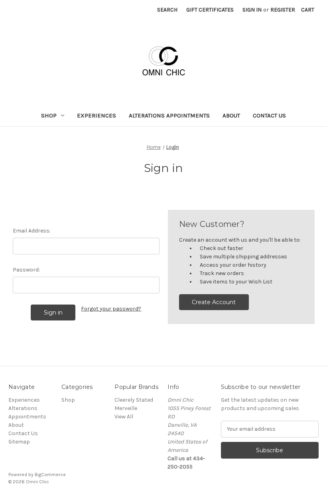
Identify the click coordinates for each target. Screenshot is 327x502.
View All (123, 416)
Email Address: (32, 230)
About (231, 115)
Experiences (96, 115)
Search (167, 9)
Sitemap (19, 441)
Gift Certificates (210, 9)
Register (282, 9)
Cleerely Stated (133, 400)
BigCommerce (50, 474)
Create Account (214, 302)
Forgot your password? (111, 308)
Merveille (125, 408)
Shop (49, 115)
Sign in (252, 9)
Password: (26, 269)
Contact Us (269, 115)
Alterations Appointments (169, 115)
